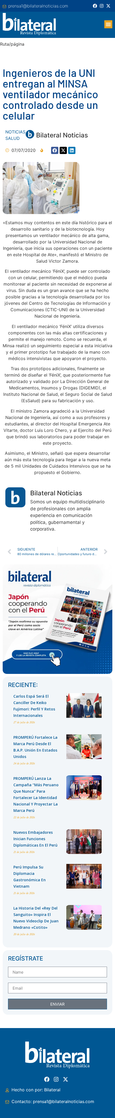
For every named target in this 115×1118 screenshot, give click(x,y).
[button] (108, 24)
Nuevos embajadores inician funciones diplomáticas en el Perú (35, 839)
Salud (12, 138)
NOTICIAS (15, 132)
